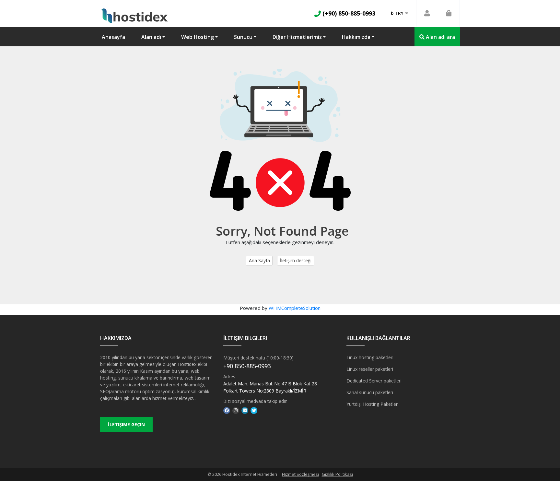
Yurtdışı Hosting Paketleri (372, 404)
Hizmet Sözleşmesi (300, 474)
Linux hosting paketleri (369, 357)
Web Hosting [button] (197, 37)
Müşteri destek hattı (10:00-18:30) (258, 358)
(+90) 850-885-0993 (348, 13)
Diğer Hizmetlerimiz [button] (297, 37)
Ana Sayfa (259, 260)
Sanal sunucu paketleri (369, 392)
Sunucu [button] (243, 37)
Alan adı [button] (151, 37)
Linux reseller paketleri (369, 369)
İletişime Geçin (126, 424)
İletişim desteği (295, 260)
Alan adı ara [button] (440, 37)
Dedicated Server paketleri (374, 381)
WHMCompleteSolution (295, 308)
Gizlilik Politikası (337, 474)
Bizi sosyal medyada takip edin (255, 401)
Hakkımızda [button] (356, 37)
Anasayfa (113, 37)
